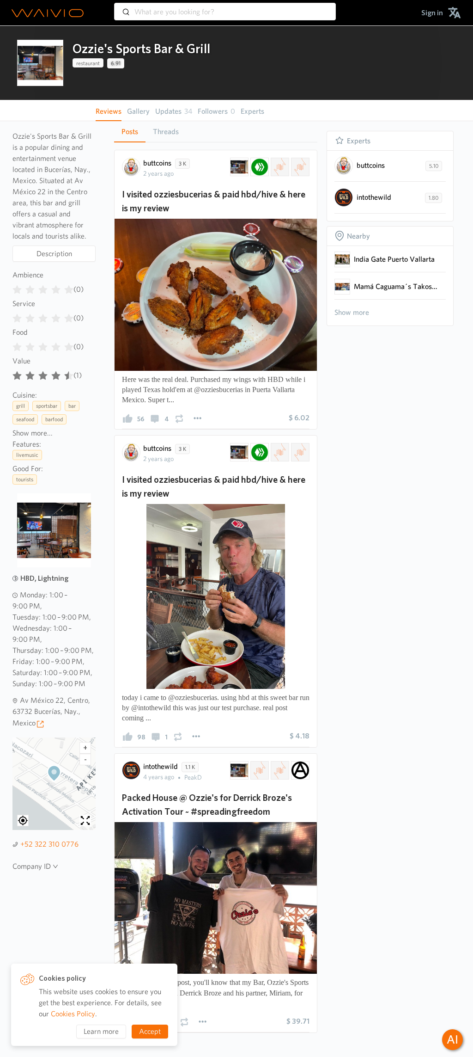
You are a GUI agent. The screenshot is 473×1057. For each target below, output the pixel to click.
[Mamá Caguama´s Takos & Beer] (342, 287)
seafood (25, 419)
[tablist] (215, 131)
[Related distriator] (279, 167)
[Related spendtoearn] (299, 167)
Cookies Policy (73, 1014)
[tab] (130, 132)
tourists (24, 479)
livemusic (27, 454)
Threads (166, 131)
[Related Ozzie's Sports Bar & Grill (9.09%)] (238, 770)
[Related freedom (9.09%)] (259, 770)
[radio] (17, 288)
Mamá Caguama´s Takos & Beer (396, 286)
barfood (54, 419)
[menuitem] (432, 12)
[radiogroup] (42, 288)
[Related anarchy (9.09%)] (299, 770)
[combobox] (225, 7)
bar (72, 405)
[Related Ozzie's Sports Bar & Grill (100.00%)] (238, 167)
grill (20, 405)
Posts (129, 131)
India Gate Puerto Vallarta (394, 259)
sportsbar (46, 405)
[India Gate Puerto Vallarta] (342, 259)
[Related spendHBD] (259, 167)
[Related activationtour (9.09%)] (279, 770)
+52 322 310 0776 (49, 844)
